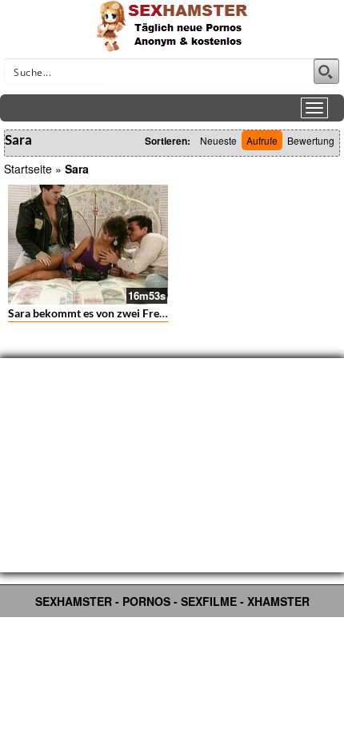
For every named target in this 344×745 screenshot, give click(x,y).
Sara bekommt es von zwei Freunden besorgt (119, 313)
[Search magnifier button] (326, 71)
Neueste (218, 140)
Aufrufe (262, 140)
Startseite (28, 169)
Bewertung (310, 140)
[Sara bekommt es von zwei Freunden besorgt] (88, 245)
